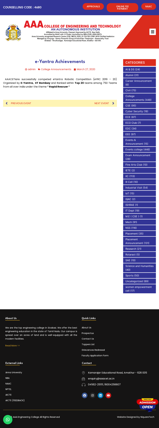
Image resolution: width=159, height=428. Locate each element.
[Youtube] (108, 395)
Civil (128, 90)
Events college (134, 149)
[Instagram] (92, 395)
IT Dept (129, 210)
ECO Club (131, 122)
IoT (127, 193)
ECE (127, 117)
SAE (127, 260)
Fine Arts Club (133, 164)
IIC (127, 176)
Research (130, 248)
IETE (128, 170)
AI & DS (129, 69)
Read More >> (12, 345)
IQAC (128, 199)
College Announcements (56, 69)
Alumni (129, 75)
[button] (7, 419)
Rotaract (130, 254)
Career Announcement (138, 80)
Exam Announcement (137, 155)
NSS (127, 227)
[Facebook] (84, 395)
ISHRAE (129, 204)
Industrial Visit (133, 187)
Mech (128, 222)
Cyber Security (134, 111)
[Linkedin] (100, 395)
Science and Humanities (139, 266)
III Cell (129, 181)
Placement (131, 233)
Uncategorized (134, 281)
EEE (127, 134)
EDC (128, 128)
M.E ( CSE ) (132, 216)
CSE (127, 105)
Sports (129, 275)
